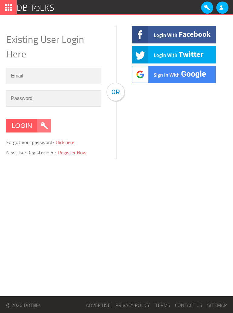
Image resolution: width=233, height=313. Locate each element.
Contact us (188, 305)
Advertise (98, 305)
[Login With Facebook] (174, 42)
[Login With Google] (174, 81)
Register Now (72, 152)
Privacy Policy (132, 305)
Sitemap (217, 305)
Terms (162, 305)
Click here (65, 142)
